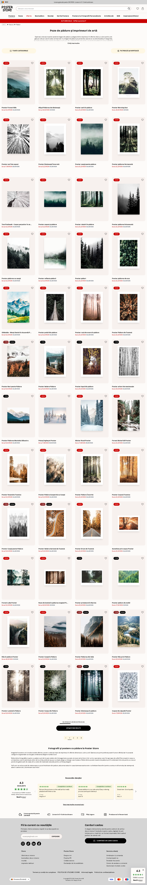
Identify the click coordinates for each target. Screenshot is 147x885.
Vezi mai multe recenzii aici (73, 805)
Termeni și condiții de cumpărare (44, 872)
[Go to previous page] (66, 738)
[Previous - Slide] (35, 791)
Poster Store (78, 878)
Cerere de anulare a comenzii (116, 863)
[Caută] (129, 8)
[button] (138, 875)
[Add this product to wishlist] (32, 63)
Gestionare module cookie (115, 866)
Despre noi (67, 855)
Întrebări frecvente (113, 861)
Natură (11, 25)
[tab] (137, 8)
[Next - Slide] (136, 791)
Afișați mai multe (73, 728)
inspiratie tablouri (27, 863)
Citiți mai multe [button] (74, 43)
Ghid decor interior (28, 855)
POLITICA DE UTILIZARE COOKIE (69, 872)
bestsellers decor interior (30, 858)
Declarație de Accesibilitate (73, 863)
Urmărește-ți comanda (114, 855)
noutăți (23, 861)
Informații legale (87, 872)
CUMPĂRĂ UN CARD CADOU (107, 841)
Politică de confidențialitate (104, 872)
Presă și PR (67, 858)
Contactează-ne (112, 858)
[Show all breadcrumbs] (4, 25)
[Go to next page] (81, 738)
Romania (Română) (20, 879)
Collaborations (69, 861)
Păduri (18, 25)
